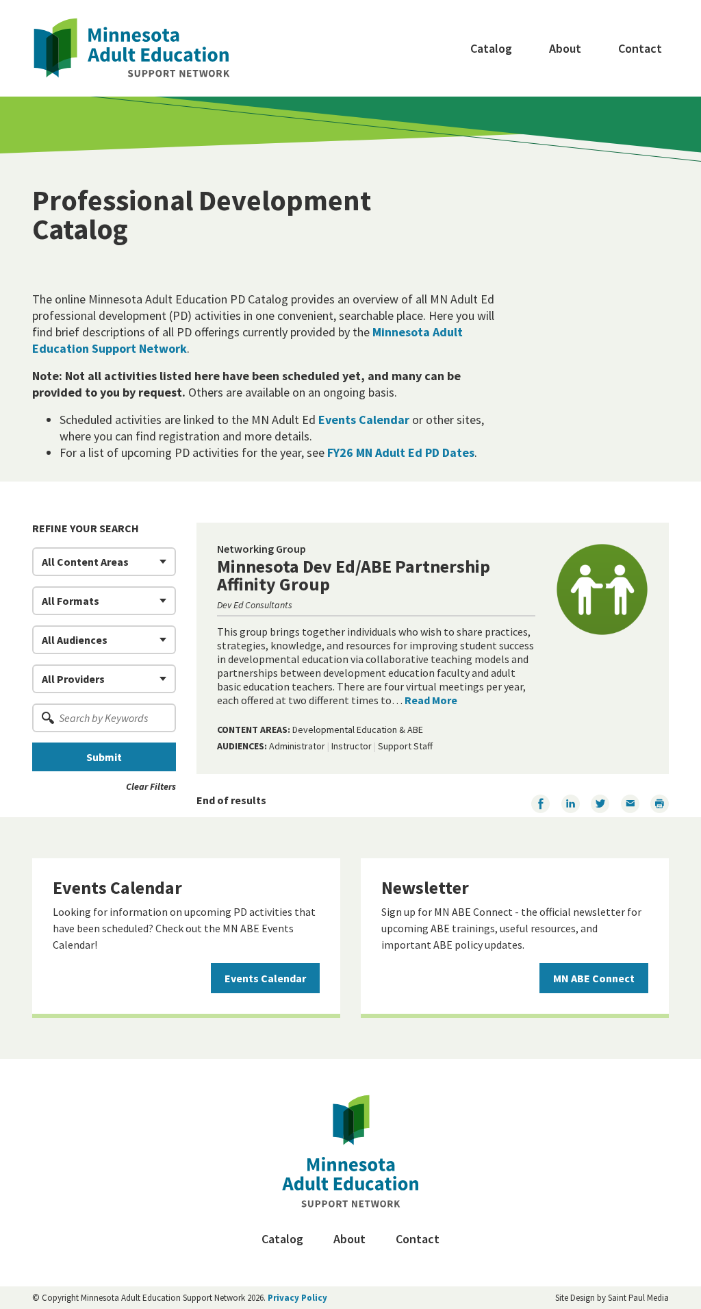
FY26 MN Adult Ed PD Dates (400, 452)
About (565, 48)
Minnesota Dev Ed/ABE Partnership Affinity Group (353, 575)
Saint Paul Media (638, 1298)
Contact (640, 48)
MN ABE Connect (594, 978)
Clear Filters (151, 786)
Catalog (491, 48)
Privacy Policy (297, 1298)
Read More (431, 700)
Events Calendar (363, 419)
